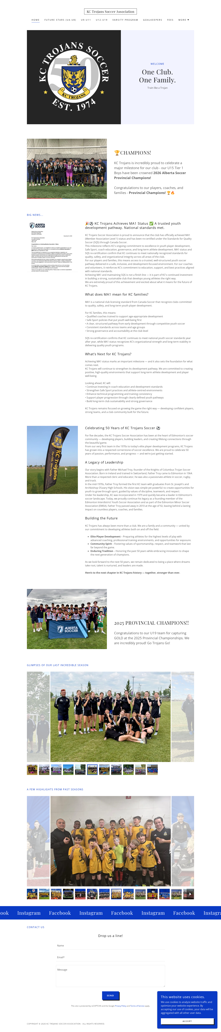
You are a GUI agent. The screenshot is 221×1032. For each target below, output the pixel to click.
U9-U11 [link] (86, 19)
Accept (187, 1021)
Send (110, 995)
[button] (183, 20)
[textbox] (110, 945)
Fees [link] (170, 19)
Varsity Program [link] (125, 19)
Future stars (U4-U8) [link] (60, 19)
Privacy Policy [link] (120, 1006)
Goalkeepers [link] (152, 19)
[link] (110, 12)
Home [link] (36, 19)
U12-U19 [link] (102, 19)
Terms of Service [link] (137, 1006)
